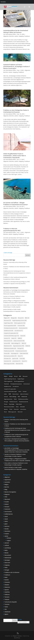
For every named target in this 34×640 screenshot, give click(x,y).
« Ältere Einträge (7, 252)
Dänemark (7, 320)
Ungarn (9, 540)
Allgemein (6, 36)
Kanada (7, 529)
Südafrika (7, 592)
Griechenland (23, 328)
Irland (22, 335)
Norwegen (7, 560)
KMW (20, 338)
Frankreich (21, 325)
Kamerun (7, 526)
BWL (27, 318)
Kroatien (7, 533)
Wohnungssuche (9, 363)
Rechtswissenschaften (10, 356)
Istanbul (7, 338)
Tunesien (7, 604)
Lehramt (7, 343)
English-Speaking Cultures (19, 320)
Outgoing (21, 36)
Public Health (24, 353)
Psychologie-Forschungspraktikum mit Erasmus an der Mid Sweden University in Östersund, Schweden (16, 292)
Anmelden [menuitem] (3, 1)
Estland (6, 504)
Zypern (6, 614)
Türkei (22, 358)
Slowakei (7, 584)
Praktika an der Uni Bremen (12, 572)
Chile (6, 497)
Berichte (11, 36)
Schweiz (9, 538)
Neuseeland (8, 555)
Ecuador (7, 501)
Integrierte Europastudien (11, 333)
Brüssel (20, 318)
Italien (13, 338)
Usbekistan (7, 611)
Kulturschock (8, 340)
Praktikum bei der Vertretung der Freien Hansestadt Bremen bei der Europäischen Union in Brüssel (16, 273)
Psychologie (14, 353)
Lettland (7, 545)
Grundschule (19, 330)
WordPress (17, 638)
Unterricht (7, 361)
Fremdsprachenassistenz (10, 328)
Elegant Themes (17, 636)
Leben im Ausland (19, 340)
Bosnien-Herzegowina (10, 492)
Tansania (7, 597)
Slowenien (7, 587)
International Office (11, 34)
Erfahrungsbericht (19, 323)
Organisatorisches (18, 346)
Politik (28, 346)
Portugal (20, 348)
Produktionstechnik (21, 351)
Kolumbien (7, 531)
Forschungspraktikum (10, 325)
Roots (20, 356)
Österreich (19, 363)
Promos (6, 353)
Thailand (7, 599)
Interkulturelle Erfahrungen (11, 335)
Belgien (6, 318)
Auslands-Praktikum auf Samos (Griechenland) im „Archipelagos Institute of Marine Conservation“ (16, 66)
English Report (8, 323)
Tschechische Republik (11, 602)
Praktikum (27, 36)
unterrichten (16, 361)
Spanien (15, 358)
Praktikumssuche (9, 351)
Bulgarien (7, 494)
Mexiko (6, 553)
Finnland (7, 506)
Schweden (7, 358)
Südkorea (7, 594)
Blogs (6, 489)
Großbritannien (8, 330)
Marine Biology (15, 343)
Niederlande (8, 346)
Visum (24, 361)
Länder (16, 36)
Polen (6, 567)
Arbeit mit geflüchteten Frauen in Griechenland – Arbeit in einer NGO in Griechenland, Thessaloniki (14, 155)
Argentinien (8, 479)
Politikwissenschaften (10, 348)
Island (6, 519)
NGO (24, 343)
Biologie (14, 318)
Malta (6, 550)
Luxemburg (8, 548)
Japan (6, 524)
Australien (7, 482)
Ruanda (7, 579)
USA (6, 609)
